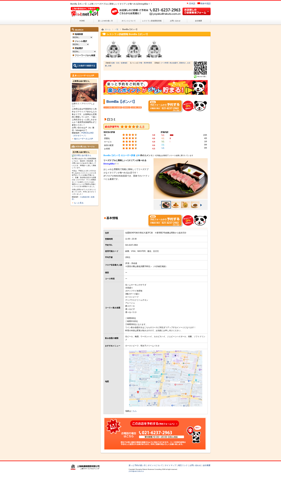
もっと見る (79, 203)
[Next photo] (201, 205)
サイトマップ (170, 465)
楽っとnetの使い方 (105, 21)
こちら (134, 411)
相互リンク (183, 465)
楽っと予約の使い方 (137, 465)
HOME (82, 21)
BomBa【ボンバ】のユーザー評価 (119, 155)
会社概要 (198, 21)
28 (138, 155)
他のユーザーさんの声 (83, 139)
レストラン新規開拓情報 (152, 21)
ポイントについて (129, 21)
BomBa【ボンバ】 (121, 102)
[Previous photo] (160, 205)
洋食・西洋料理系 (145, 63)
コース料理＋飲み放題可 (169, 63)
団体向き (182, 63)
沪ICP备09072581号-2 (136, 471)
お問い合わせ (175, 21)
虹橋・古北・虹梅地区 (119, 63)
